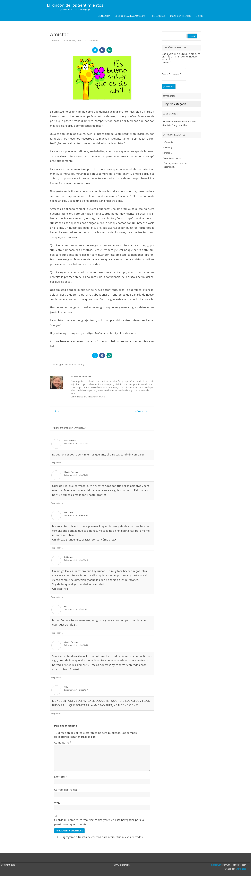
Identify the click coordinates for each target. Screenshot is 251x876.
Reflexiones (158, 16)
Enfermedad (168, 142)
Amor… (59, 411)
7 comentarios (92, 40)
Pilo (65, 606)
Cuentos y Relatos (180, 16)
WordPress (240, 868)
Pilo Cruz (56, 40)
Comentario (62, 742)
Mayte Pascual (71, 471)
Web (57, 803)
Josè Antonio (70, 440)
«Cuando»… (142, 411)
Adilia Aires (69, 557)
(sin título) (167, 147)
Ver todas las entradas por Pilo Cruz (89, 396)
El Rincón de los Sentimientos (75, 5)
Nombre (60, 776)
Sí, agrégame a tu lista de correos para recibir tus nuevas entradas (101, 837)
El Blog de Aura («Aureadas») (131, 16)
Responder (56, 462)
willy (66, 686)
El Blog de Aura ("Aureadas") (68, 364)
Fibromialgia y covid (172, 158)
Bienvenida (104, 16)
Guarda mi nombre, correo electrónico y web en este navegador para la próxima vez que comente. (99, 822)
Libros (199, 16)
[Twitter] (124, 858)
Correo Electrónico (171, 74)
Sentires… (167, 152)
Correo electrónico (67, 789)
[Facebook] (127, 858)
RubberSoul (216, 864)
